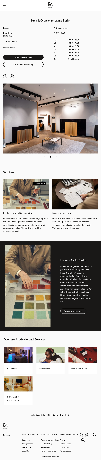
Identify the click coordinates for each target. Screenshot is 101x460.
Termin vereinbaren (29, 58)
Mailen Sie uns (9, 47)
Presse (69, 440)
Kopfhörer (31, 440)
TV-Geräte (31, 447)
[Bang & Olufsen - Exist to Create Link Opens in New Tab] (50, 8)
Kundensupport (69, 451)
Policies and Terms (50, 451)
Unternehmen (69, 444)
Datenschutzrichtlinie (50, 440)
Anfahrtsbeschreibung (28, 65)
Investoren (69, 447)
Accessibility (50, 447)
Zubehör (31, 451)
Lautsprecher (31, 444)
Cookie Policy (50, 444)
